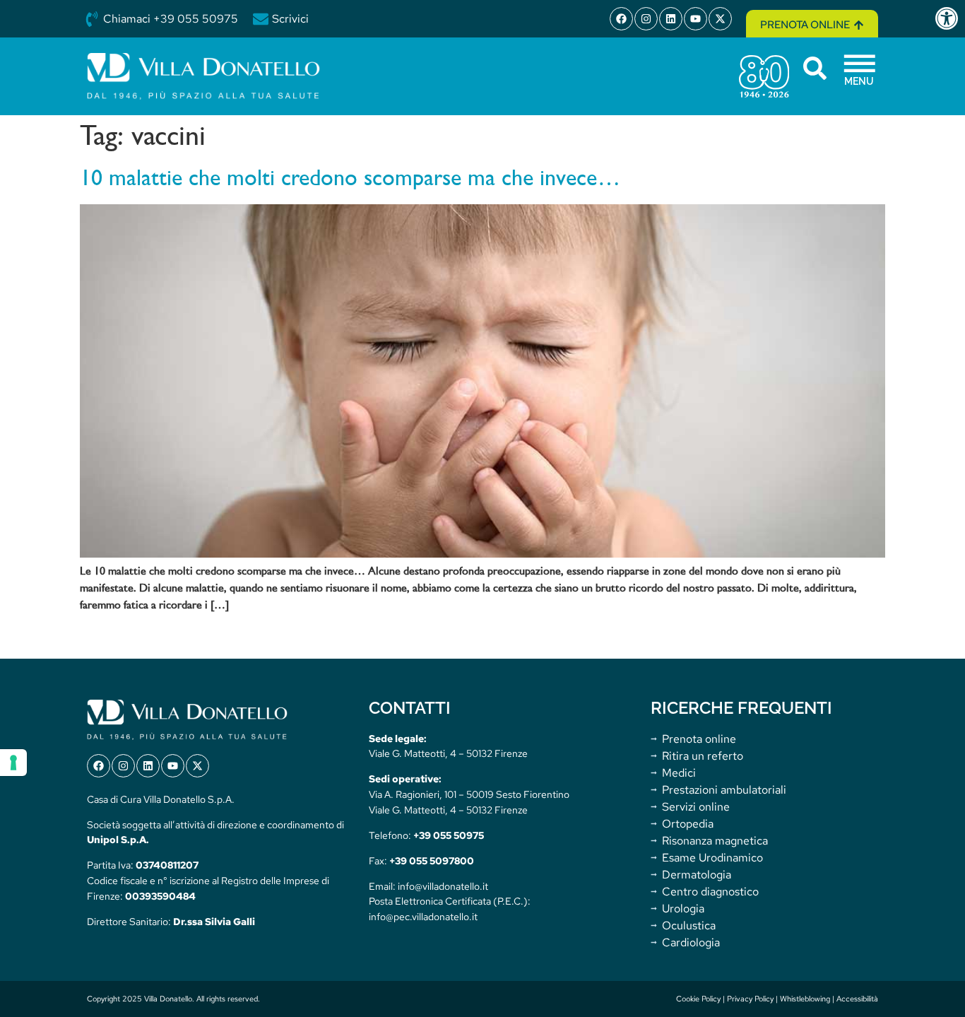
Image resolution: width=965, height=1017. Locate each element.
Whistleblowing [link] (805, 999)
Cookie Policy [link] (698, 999)
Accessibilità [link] (857, 999)
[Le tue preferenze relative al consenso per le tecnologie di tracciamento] (13, 762)
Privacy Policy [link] (750, 999)
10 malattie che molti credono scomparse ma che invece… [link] (350, 179)
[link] (949, 18)
